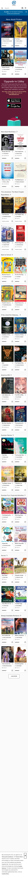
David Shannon (19, 304)
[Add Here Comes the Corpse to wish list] (12, 671)
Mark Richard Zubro (7, 665)
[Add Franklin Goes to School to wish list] (12, 310)
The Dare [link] (17, 39)
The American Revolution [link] (20, 423)
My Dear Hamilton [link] (6, 423)
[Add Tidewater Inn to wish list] (25, 490)
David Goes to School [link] (20, 303)
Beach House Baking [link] (20, 543)
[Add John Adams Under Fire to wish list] (12, 402)
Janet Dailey (19, 665)
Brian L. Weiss (6, 181)
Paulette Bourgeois (7, 304)
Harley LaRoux (19, 40)
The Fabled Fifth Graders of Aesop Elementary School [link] (20, 363)
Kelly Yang (5, 577)
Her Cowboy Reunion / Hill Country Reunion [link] (7, 635)
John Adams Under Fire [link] (7, 395)
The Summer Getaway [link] (20, 455)
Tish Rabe (18, 276)
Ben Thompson (19, 425)
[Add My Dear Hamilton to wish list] (12, 430)
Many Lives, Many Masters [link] (7, 180)
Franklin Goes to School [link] (7, 303)
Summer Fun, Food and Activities (12, 495)
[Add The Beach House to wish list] (12, 490)
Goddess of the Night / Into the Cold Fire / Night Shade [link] (7, 335)
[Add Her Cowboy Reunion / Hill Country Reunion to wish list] (12, 642)
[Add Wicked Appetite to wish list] (25, 250)
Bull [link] (3, 363)
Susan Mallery (19, 457)
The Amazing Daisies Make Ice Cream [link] (7, 515)
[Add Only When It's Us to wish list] (12, 610)
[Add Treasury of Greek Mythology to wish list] (25, 342)
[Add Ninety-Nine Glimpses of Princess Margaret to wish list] (12, 158)
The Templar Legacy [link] (20, 214)
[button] (12, 39)
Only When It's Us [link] (6, 603)
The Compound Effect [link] (20, 151)
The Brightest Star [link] (19, 67)
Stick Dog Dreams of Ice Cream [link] (20, 515)
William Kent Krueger (7, 40)
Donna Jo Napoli (19, 336)
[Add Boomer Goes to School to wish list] (12, 282)
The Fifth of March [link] (19, 395)
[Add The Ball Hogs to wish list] (25, 610)
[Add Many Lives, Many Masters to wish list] (12, 187)
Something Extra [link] (19, 664)
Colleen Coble (19, 485)
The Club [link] (4, 455)
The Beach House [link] (6, 483)
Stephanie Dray (6, 425)
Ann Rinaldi (18, 396)
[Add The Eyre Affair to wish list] (12, 250)
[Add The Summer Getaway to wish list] (25, 462)
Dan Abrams (6, 396)
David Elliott (5, 365)
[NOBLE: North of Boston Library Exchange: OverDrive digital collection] (14, 3)
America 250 (5, 375)
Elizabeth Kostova (7, 216)
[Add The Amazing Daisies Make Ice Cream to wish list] (12, 522)
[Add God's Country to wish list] (12, 46)
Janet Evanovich (19, 244)
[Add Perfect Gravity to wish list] (12, 74)
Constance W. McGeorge (7, 276)
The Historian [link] (5, 214)
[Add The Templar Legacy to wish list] (25, 221)
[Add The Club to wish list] (12, 462)
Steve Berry (18, 216)
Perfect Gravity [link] (5, 67)
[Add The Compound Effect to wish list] (25, 158)
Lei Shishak (18, 545)
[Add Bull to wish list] (12, 370)
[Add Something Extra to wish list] (25, 671)
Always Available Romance (10, 616)
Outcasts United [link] (19, 575)
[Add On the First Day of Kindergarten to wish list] (25, 282)
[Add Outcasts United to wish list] (25, 582)
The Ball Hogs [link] (18, 603)
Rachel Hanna (6, 485)
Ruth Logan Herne (7, 637)
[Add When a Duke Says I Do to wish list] (25, 642)
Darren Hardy (19, 153)
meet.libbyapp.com (14, 94)
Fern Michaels (19, 69)
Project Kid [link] (5, 543)
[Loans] (22, 8)
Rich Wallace (19, 605)
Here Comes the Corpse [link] (7, 664)
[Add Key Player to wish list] (12, 582)
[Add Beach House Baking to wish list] (25, 550)
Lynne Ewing (6, 336)
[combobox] (10, 8)
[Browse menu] (25, 8)
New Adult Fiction (14, 19)
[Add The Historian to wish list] (12, 221)
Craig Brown (6, 153)
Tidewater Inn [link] (18, 483)
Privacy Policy (19, 856)
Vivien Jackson (6, 69)
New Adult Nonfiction (8, 132)
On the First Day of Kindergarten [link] (20, 274)
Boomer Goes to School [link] (7, 274)
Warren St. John (19, 577)
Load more (14, 676)
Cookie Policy (5, 873)
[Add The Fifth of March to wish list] (25, 402)
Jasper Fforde (6, 244)
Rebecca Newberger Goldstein (20, 181)
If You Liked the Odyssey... (10, 315)
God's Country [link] (5, 39)
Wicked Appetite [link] (19, 242)
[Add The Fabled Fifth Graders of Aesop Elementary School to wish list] (25, 370)
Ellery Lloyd (5, 457)
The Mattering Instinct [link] (20, 180)
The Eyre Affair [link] (6, 242)
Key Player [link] (4, 575)
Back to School (6, 255)
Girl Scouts (5, 517)
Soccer (3, 556)
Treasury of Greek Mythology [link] (20, 335)
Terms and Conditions (7, 856)
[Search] (2, 8)
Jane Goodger (19, 637)
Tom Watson (18, 517)
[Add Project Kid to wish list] (12, 550)
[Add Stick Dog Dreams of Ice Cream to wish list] (25, 522)
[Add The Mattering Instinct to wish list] (25, 187)
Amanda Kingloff (6, 545)
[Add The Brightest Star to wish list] (25, 74)
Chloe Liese (5, 605)
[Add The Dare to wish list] (25, 46)
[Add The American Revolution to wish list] (25, 430)
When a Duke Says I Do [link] (20, 635)
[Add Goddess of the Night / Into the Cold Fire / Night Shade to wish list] (12, 342)
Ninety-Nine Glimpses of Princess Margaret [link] (7, 151)
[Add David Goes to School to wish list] (25, 310)
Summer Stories (6, 435)
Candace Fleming (20, 365)
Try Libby (6, 12)
